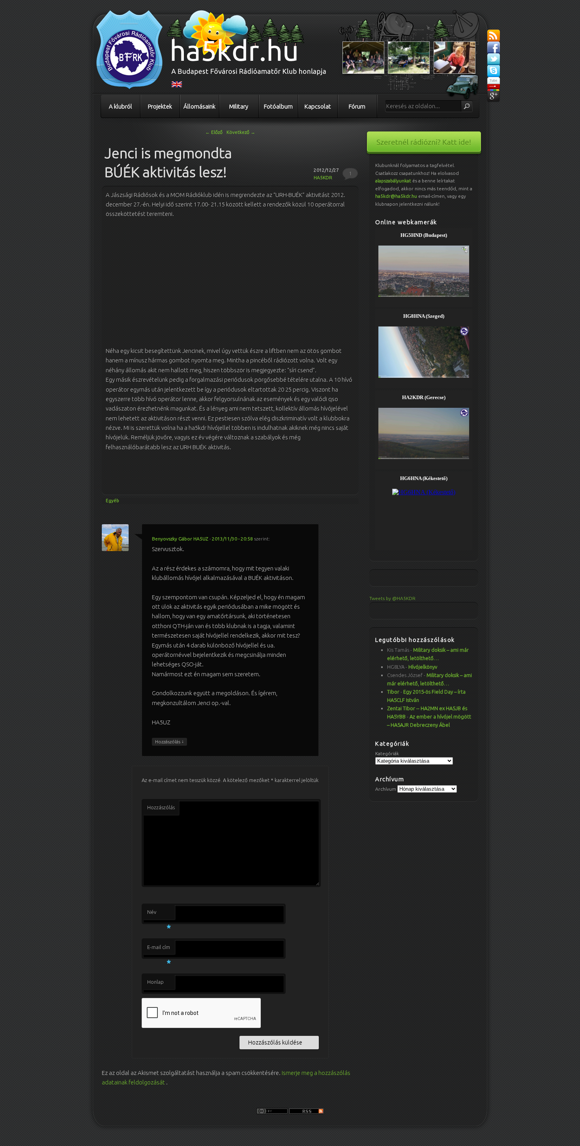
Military (238, 106)
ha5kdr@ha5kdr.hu (396, 196)
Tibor (393, 691)
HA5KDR (323, 177)
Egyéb (112, 500)
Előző (214, 132)
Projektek (160, 106)
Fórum (357, 106)
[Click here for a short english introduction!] (176, 86)
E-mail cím (159, 949)
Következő (240, 132)
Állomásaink (199, 106)
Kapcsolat (318, 106)
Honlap (155, 982)
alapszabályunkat (393, 180)
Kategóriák (387, 753)
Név (159, 914)
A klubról (120, 106)
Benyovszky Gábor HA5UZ (180, 538)
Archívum (385, 789)
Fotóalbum (278, 106)
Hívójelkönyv (422, 667)
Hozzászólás (169, 741)
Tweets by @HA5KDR (392, 598)
